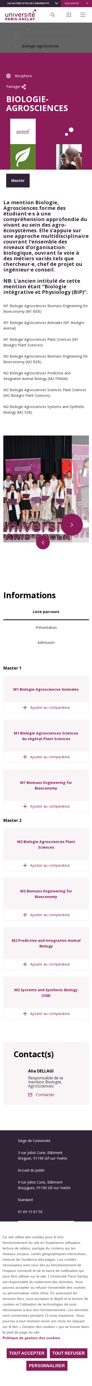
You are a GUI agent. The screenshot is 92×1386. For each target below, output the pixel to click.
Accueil (16, 29)
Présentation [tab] (46, 627)
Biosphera (23, 75)
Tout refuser (68, 1353)
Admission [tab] (46, 642)
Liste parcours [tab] (46, 611)
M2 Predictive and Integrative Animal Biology (46, 943)
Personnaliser (47, 1366)
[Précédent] (43, 542)
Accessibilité (72, 3)
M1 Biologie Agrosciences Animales (46, 689)
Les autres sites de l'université (28, 3)
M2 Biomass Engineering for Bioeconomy (46, 894)
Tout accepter (26, 1353)
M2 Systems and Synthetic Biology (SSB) (46, 992)
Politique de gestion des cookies (31, 1338)
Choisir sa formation (50, 29)
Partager (13, 86)
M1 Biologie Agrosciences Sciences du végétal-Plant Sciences (46, 736)
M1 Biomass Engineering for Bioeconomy (46, 785)
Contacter (45, 1095)
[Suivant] (72, 525)
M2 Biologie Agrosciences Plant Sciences (46, 844)
